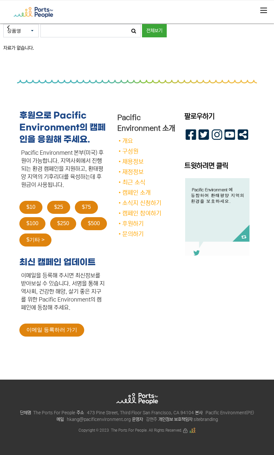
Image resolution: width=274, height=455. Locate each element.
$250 (63, 223)
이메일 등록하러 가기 (51, 330)
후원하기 (133, 223)
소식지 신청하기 (141, 203)
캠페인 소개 (136, 192)
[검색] (133, 30)
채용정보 (133, 161)
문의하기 (133, 234)
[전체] (261, 8)
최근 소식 (133, 182)
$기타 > (35, 240)
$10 (30, 207)
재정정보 (133, 172)
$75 (86, 207)
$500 (94, 223)
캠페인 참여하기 (141, 213)
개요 (127, 141)
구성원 (130, 151)
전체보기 (154, 30)
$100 (32, 223)
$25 (58, 207)
